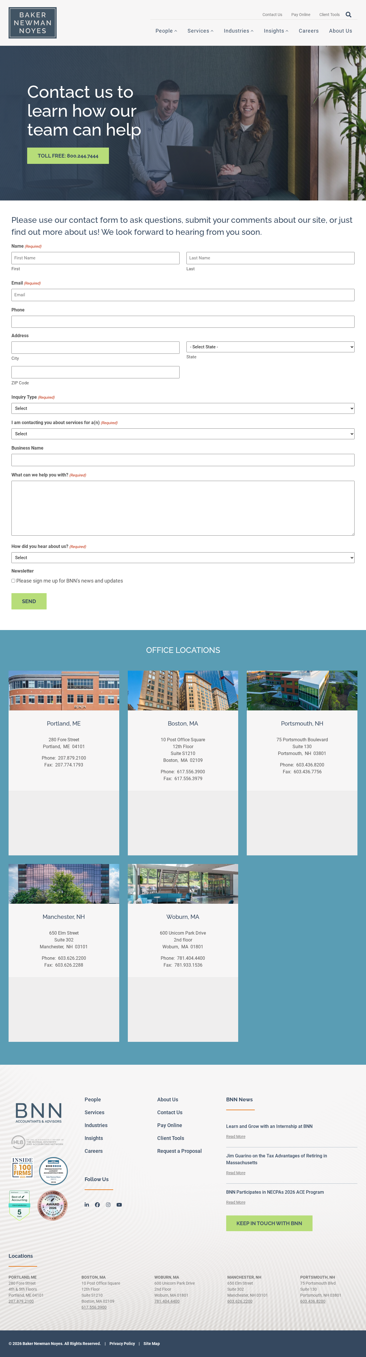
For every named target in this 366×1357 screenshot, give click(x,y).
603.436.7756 (307, 771)
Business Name (27, 448)
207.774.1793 (68, 765)
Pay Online (300, 14)
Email (26, 283)
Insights (274, 31)
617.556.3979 (187, 778)
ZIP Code (20, 383)
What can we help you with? (48, 475)
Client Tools (329, 14)
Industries (236, 31)
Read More (235, 1136)
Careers (309, 31)
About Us (340, 31)
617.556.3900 (190, 771)
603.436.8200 (309, 765)
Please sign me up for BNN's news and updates (69, 581)
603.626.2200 (71, 958)
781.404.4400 (190, 958)
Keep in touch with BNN (269, 1223)
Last (190, 268)
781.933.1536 (187, 965)
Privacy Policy (122, 1343)
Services (198, 31)
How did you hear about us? (48, 546)
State (191, 356)
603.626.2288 (68, 965)
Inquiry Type (33, 397)
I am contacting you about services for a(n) (64, 422)
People (164, 31)
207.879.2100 (71, 758)
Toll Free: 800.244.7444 (68, 156)
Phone (18, 310)
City (15, 358)
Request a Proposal (179, 1151)
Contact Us (272, 14)
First (15, 268)
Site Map (151, 1343)
